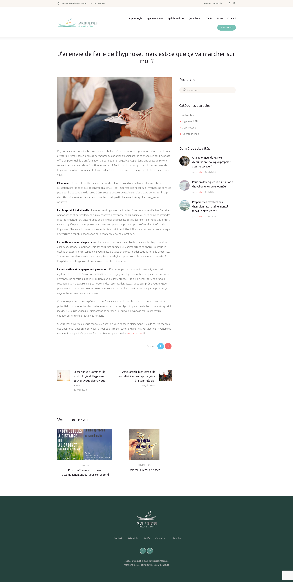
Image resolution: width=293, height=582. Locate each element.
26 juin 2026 (210, 172)
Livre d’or (177, 538)
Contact (118, 538)
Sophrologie (189, 127)
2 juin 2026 (209, 192)
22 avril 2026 (210, 216)
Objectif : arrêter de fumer (144, 469)
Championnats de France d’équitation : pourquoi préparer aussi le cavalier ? (211, 162)
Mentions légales (132, 565)
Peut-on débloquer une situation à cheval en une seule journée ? (212, 184)
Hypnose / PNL (190, 121)
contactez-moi (135, 333)
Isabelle (199, 172)
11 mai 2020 (84, 465)
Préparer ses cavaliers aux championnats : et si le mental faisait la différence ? (210, 206)
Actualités (188, 115)
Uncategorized (190, 133)
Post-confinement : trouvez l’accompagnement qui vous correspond (85, 472)
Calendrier (160, 538)
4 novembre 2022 (144, 465)
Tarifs (147, 538)
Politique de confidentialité (156, 565)
